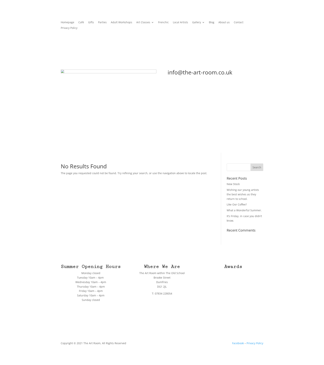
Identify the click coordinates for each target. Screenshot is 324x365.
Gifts (91, 22)
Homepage (67, 22)
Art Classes (143, 22)
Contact (238, 22)
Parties (102, 22)
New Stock (233, 184)
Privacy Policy (69, 28)
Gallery (196, 22)
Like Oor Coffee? (237, 204)
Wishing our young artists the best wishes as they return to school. (243, 194)
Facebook (238, 343)
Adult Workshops (121, 22)
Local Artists (180, 22)
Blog (211, 22)
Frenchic (163, 22)
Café (81, 22)
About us (224, 22)
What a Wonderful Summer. (244, 210)
